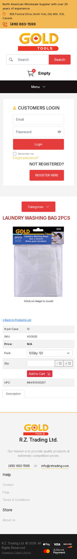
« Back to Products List (17, 320)
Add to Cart (37, 374)
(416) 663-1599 (23, 24)
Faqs (6, 492)
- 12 (59, 363)
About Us (9, 520)
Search (59, 59)
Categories (36, 207)
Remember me (25, 153)
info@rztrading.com (55, 466)
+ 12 (68, 363)
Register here (46, 175)
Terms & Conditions (16, 500)
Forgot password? (26, 158)
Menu (36, 87)
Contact (8, 485)
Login (38, 144)
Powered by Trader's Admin (16, 552)
